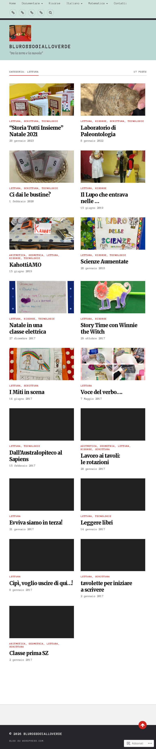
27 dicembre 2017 (22, 338)
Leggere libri (97, 523)
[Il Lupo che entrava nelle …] (113, 166)
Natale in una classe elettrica (27, 328)
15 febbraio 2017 (22, 465)
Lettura (15, 121)
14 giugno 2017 (20, 398)
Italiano (72, 3)
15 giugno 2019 (92, 207)
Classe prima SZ (28, 653)
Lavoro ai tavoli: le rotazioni (100, 459)
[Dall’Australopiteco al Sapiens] (41, 424)
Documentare (31, 3)
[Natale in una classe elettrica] (41, 297)
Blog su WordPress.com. (27, 741)
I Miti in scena (26, 392)
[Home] (13, 12)
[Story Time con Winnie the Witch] (113, 297)
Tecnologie (50, 121)
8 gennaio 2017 (20, 589)
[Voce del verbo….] (113, 364)
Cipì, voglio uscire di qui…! (41, 583)
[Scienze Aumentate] (113, 233)
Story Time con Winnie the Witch (109, 328)
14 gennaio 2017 (93, 529)
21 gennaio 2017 (21, 529)
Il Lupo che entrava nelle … (104, 198)
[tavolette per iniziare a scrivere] (113, 555)
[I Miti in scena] (41, 364)
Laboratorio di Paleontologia (98, 131)
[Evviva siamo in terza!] (41, 494)
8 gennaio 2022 (92, 140)
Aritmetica (17, 255)
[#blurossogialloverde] (22, 12)
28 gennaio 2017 (93, 468)
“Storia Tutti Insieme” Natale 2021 (36, 131)
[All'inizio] (143, 725)
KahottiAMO (25, 265)
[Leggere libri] (113, 494)
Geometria (36, 255)
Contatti (120, 3)
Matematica (97, 3)
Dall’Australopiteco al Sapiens (35, 456)
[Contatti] (41, 12)
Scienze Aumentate (104, 262)
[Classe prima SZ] (41, 622)
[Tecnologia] (31, 12)
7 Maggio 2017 (91, 398)
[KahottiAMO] (41, 233)
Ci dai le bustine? (30, 195)
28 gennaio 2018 (93, 268)
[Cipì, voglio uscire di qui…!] (41, 555)
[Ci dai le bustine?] (41, 166)
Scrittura (31, 121)
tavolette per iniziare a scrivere (106, 586)
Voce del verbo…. (101, 392)
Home (12, 3)
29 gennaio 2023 (21, 140)
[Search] (50, 12)
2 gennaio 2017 (92, 596)
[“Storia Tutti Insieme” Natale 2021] (41, 99)
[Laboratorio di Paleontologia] (113, 99)
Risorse (54, 3)
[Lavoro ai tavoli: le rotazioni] (113, 424)
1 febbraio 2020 (21, 201)
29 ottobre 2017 (93, 338)
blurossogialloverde (40, 46)
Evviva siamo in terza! (35, 523)
